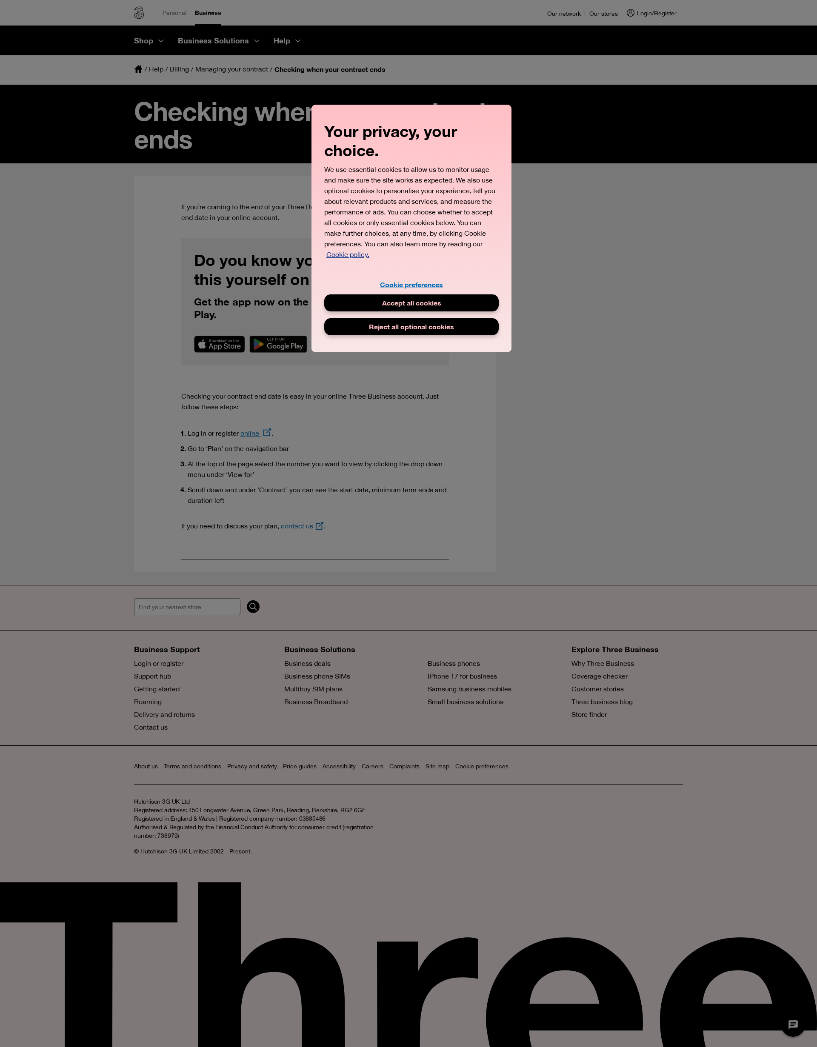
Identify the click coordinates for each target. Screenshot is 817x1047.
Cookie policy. (347, 254)
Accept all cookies (411, 303)
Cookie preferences (411, 284)
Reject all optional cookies (411, 326)
